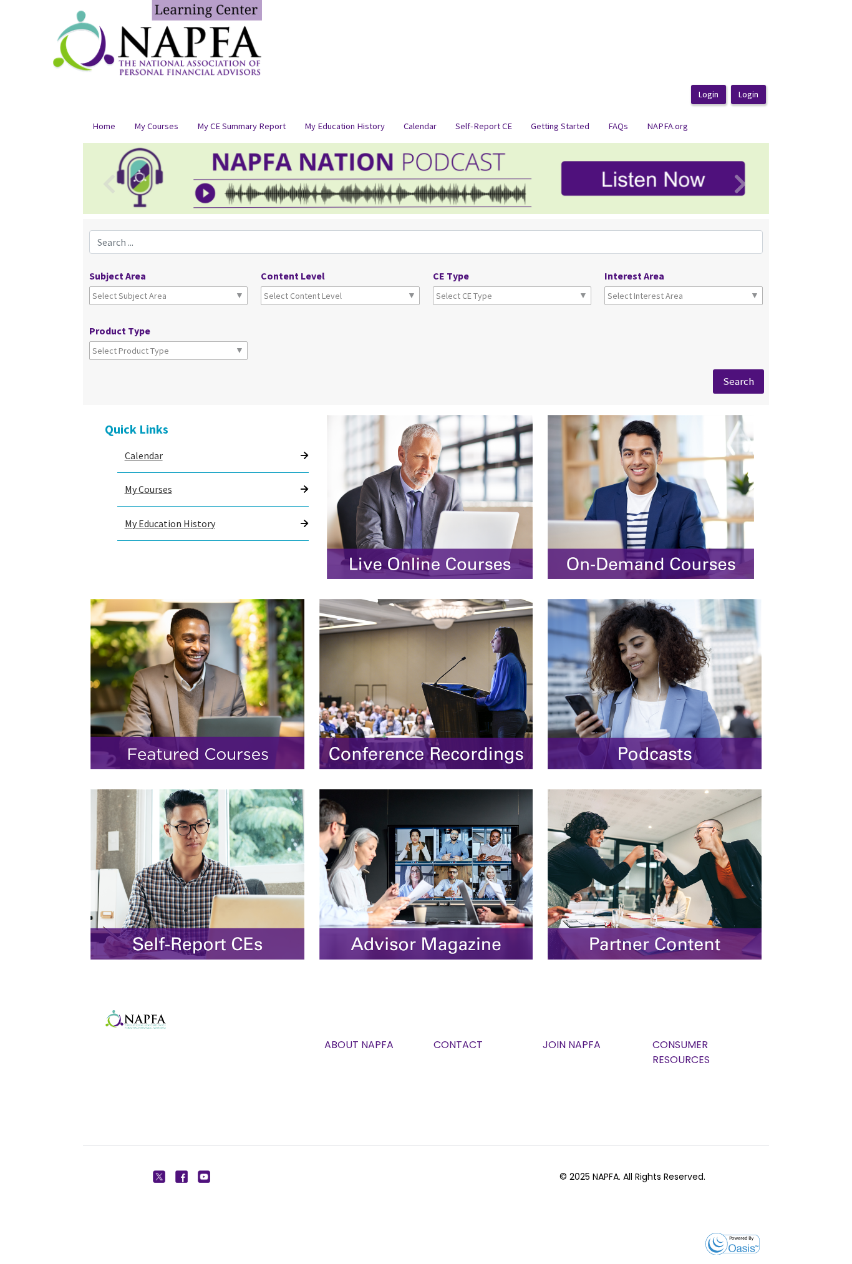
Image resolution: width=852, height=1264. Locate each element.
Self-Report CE (483, 126)
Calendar (420, 126)
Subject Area (117, 276)
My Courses (156, 126)
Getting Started (560, 126)
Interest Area (634, 276)
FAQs (618, 126)
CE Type (451, 276)
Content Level (293, 276)
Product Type (119, 330)
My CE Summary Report (241, 126)
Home (103, 126)
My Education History (344, 126)
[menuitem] (104, 126)
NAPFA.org (667, 126)
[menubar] (390, 126)
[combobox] (147, 295)
